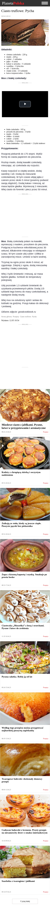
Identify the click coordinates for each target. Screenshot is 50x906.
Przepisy (45, 432)
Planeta (13, 3)
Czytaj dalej (25, 901)
